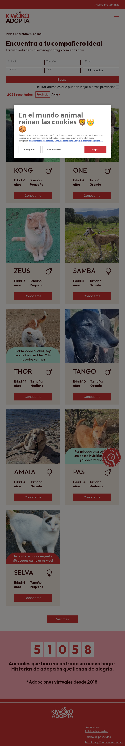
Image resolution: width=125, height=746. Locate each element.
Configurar (29, 149)
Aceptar (95, 149)
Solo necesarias (53, 149)
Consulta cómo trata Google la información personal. (79, 140)
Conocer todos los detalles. (41, 140)
